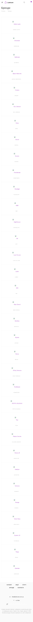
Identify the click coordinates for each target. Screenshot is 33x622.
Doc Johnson (16, 112)
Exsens (16, 161)
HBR (16, 211)
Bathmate (16, 62)
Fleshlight (16, 194)
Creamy (16, 95)
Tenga (16, 557)
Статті (24, 584)
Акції (17, 584)
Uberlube (16, 573)
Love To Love (16, 260)
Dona (16, 128)
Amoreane (16, 46)
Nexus (16, 359)
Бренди (11, 587)
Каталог (9, 584)
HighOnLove (16, 227)
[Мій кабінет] (27, 2)
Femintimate (16, 178)
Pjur (16, 425)
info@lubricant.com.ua (18, 596)
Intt (16, 244)
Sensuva (16, 491)
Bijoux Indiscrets (16, 79)
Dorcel (16, 145)
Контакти (21, 587)
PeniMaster (16, 392)
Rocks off (16, 458)
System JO (16, 540)
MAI (16, 293)
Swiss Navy (16, 524)
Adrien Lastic (16, 29)
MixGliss (16, 326)
